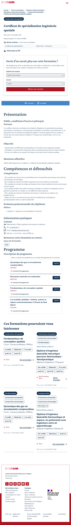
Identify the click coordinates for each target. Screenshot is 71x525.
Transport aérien (43, 393)
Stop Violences (30, 508)
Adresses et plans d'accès (33, 497)
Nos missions (9, 492)
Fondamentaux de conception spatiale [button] (26, 288)
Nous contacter (30, 495)
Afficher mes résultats (35, 89)
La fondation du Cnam (12, 495)
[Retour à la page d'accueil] (7, 2)
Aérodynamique (43, 342)
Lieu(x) (8, 80)
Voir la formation (25, 360)
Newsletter (62, 514)
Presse (27, 490)
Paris (6, 245)
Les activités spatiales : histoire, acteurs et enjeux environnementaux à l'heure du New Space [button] (28, 302)
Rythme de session (13, 71)
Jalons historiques (11, 490)
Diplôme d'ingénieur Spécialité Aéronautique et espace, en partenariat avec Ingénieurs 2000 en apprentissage (51, 420)
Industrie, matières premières (35, 10)
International (29, 506)
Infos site (8, 514)
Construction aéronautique (47, 338)
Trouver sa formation (17, 10)
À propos (28, 488)
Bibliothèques (29, 504)
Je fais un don (10, 499)
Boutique (28, 499)
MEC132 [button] (13, 279)
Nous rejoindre (30, 492)
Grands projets (10, 501)
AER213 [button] (13, 291)
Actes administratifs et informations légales (33, 516)
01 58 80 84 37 (14, 227)
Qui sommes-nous (11, 488)
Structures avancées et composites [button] (25, 277)
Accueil (6, 10)
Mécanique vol (43, 406)
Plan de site (28, 510)
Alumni (7, 497)
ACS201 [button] (13, 307)
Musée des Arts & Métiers (33, 501)
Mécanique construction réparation (14, 12)
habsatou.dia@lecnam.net (20, 230)
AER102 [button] (13, 268)
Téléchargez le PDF (13, 50)
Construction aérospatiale (35, 12)
